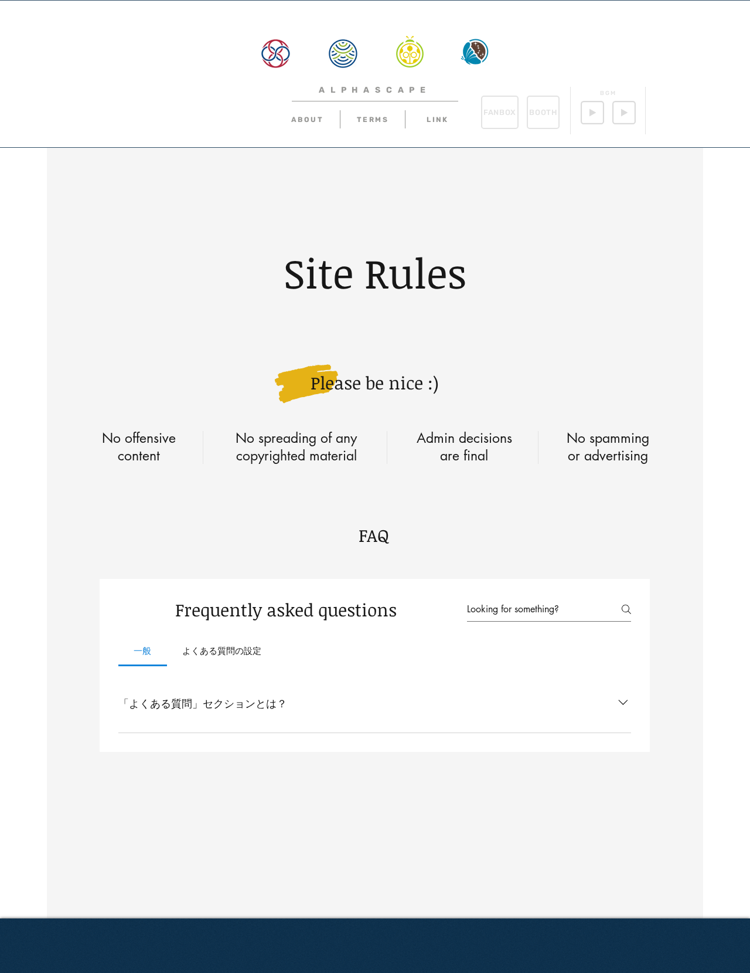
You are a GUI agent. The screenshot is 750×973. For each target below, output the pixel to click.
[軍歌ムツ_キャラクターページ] (342, 53)
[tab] (142, 651)
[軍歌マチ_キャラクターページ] (275, 53)
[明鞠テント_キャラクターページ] (409, 51)
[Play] (592, 112)
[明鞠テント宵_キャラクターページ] (474, 51)
